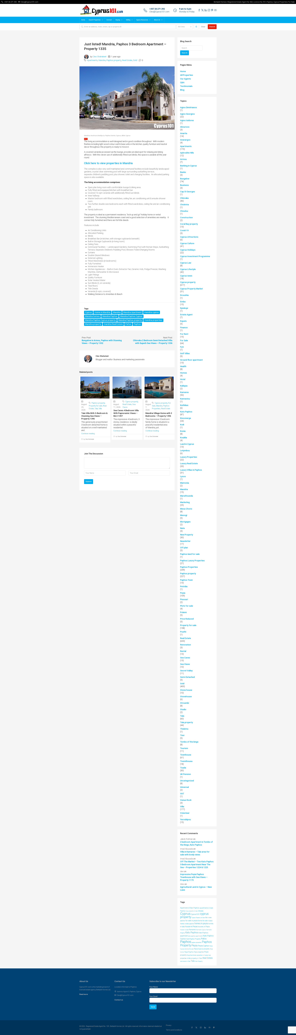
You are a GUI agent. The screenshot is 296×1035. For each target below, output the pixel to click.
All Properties (186, 75)
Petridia (183, 586)
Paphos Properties (189, 567)
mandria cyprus (151, 312)
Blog (182, 90)
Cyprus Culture (187, 243)
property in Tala (196, 958)
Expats (183, 321)
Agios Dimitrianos (188, 107)
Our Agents (185, 79)
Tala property (186, 722)
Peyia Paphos (189, 952)
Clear (203, 27)
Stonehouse (186, 696)
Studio (183, 709)
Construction (186, 217)
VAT (182, 793)
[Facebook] (192, 1028)
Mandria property (93, 324)
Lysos (183, 476)
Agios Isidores (187, 120)
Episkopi (184, 308)
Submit (89, 482)
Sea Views (185, 664)
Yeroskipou (185, 819)
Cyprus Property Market (191, 288)
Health (183, 366)
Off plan (184, 547)
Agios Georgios (187, 114)
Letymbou (185, 450)
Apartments (92, 60)
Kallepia (183, 386)
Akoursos (184, 127)
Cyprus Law (185, 263)
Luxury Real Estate (189, 463)
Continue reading (88, 433)
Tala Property (198, 961)
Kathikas (184, 405)
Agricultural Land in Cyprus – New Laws (196, 888)
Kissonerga (185, 418)
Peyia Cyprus (203, 945)
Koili (182, 424)
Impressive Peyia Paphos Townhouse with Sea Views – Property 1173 (193, 877)
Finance (184, 327)
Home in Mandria (102, 312)
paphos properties (196, 942)
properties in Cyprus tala (204, 955)
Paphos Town (186, 580)
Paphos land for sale (190, 554)
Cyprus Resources (142, 20)
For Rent (184, 334)
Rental (183, 651)
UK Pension (185, 774)
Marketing (185, 502)
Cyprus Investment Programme (195, 256)
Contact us (118, 1000)
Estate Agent (186, 314)
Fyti (182, 347)
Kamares (184, 392)
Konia (182, 431)
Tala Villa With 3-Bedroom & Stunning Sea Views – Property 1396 (94, 416)
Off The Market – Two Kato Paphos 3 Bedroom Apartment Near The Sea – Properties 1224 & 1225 (197, 864)
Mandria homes (92, 316)
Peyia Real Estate (191, 955)
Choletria (184, 204)
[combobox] (185, 26)
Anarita (183, 133)
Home (83, 20)
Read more (83, 994)
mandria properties (153, 320)
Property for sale (95, 406)
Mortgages (185, 522)
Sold (135, 60)
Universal (184, 787)
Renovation (185, 644)
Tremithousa (186, 761)
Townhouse (185, 755)
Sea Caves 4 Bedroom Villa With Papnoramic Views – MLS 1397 (126, 413)
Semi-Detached (187, 677)
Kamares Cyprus (201, 930)
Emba (182, 301)
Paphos (137, 324)
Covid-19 (184, 230)
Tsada (183, 767)
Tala (96, 408)
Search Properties (95, 20)
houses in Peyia (204, 927)
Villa (100, 408)
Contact (109, 20)
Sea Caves (185, 657)
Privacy (168, 1025)
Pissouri (184, 599)
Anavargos (185, 140)
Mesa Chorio (186, 509)
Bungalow (184, 178)
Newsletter (185, 541)
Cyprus (88, 312)
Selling (128, 20)
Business (184, 185)
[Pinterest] (214, 1028)
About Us (157, 20)
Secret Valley (186, 670)
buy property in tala (192, 911)
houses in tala (184, 930)
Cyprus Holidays (187, 250)
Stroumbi (184, 703)
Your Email (153, 996)
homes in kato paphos (187, 923)
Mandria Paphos (109, 316)
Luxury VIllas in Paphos (191, 470)
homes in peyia (201, 923)
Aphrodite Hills (187, 153)
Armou (183, 159)
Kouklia (183, 437)
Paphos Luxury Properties (192, 560)
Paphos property (113, 60)
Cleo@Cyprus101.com (159, 11)
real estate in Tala (185, 961)
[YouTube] (210, 1028)
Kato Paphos (186, 411)
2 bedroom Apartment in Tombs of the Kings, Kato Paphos (196, 843)
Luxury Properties (188, 457)
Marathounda (186, 496)
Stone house (186, 690)
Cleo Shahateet (99, 56)
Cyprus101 (195, 914)
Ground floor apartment (191, 360)
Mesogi (183, 515)
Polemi (183, 612)
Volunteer (185, 813)
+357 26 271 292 (157, 9)
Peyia (182, 593)
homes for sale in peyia (205, 920)
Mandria (102, 60)
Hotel (182, 379)
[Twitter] (197, 1028)
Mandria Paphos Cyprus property (100, 320)
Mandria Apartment (132, 312)
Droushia (184, 295)
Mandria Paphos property (130, 320)
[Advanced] (196, 26)
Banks (183, 172)
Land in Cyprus (187, 444)
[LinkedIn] (205, 1028)
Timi (182, 735)
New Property (186, 534)
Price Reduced (187, 619)
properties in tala (185, 958)
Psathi (183, 632)
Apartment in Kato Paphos (189, 908)
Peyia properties (199, 952)
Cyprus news (186, 276)
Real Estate (127, 60)
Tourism (184, 748)
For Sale (184, 340)
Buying (118, 20)
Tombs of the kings (189, 742)
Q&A (182, 82)
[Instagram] (201, 1028)
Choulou (184, 211)
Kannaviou (185, 399)
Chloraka (184, 198)
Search (212, 27)
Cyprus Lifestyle (188, 269)
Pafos (128, 324)
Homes (183, 373)
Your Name (153, 987)
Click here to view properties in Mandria (108, 163)
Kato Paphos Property (193, 939)
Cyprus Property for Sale (198, 917)
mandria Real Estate (113, 324)
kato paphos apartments (195, 936)
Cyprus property (131, 402)
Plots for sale (186, 606)
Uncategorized (187, 780)
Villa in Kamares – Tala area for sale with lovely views (195, 853)
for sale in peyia (191, 921)
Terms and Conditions (174, 1030)
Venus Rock (185, 800)
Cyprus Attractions (189, 237)
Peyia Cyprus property (202, 949)
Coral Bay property (189, 224)
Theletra (184, 729)
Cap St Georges (187, 191)
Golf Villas (185, 353)
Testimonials (186, 86)
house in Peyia (191, 926)
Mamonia (184, 483)
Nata (182, 528)
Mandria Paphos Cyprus (131, 316)
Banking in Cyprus (188, 165)
